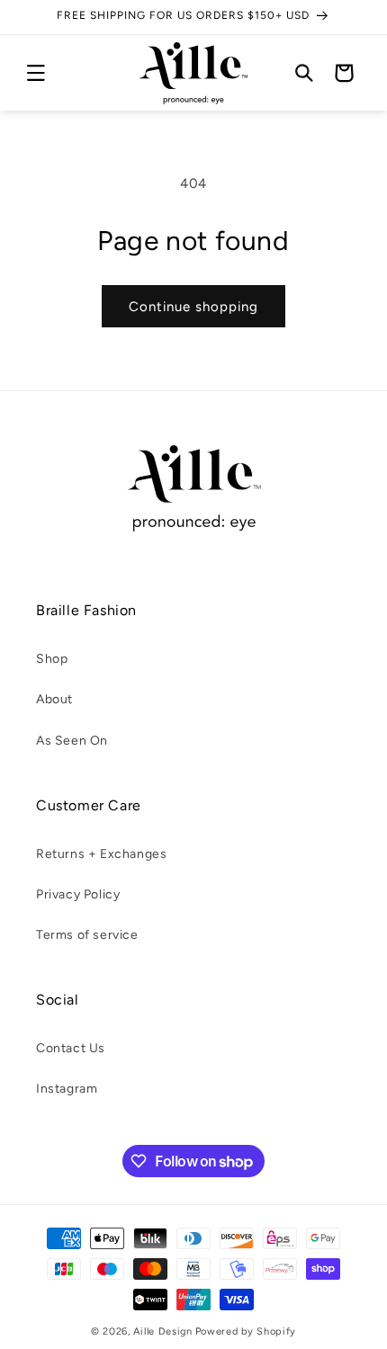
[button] (36, 73)
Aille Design (162, 1331)
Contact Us (70, 1048)
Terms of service (87, 935)
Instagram (66, 1088)
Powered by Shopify (246, 1331)
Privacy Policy (78, 894)
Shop (52, 658)
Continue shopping (193, 307)
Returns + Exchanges (101, 854)
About (54, 699)
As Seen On (72, 740)
